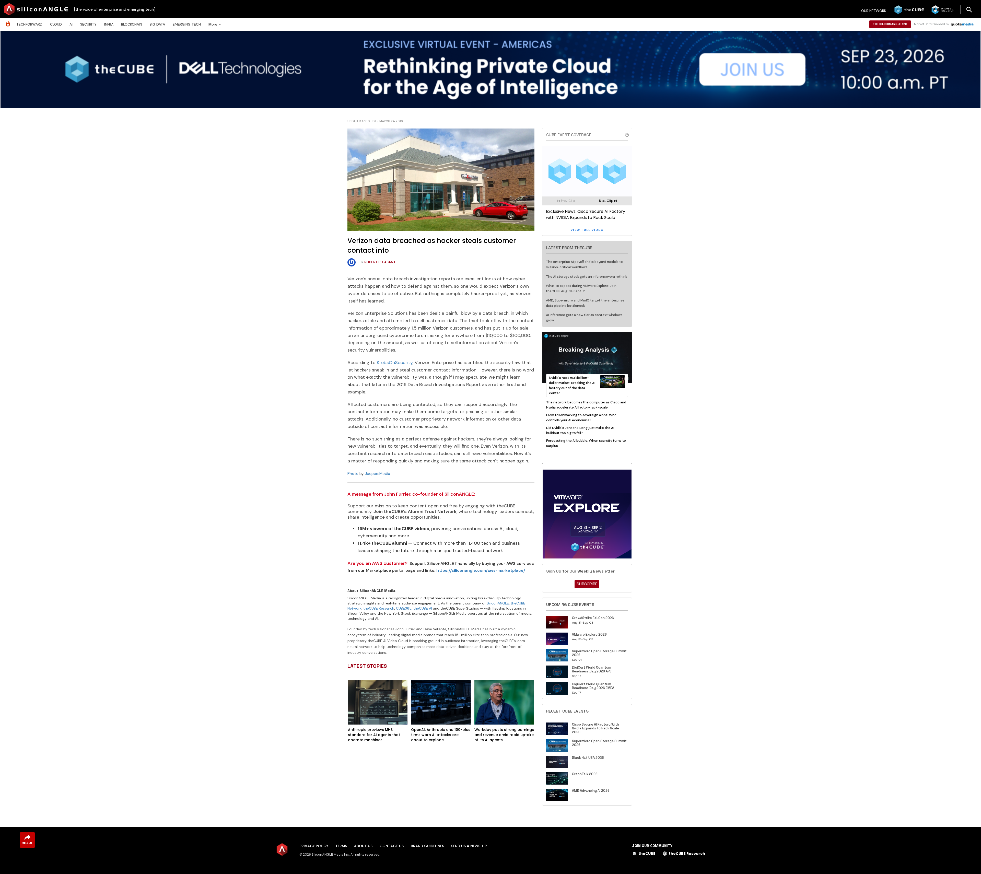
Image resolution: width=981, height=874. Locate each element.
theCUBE (646, 853)
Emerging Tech (187, 24)
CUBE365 (404, 608)
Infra (108, 24)
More (212, 24)
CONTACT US (392, 845)
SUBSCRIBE (587, 584)
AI (71, 24)
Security (88, 24)
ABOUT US (363, 845)
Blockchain (131, 24)
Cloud (56, 24)
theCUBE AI (422, 608)
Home (9, 21)
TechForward (29, 24)
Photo (352, 473)
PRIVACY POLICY (313, 845)
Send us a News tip (469, 845)
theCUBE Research (378, 608)
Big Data (157, 24)
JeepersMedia (377, 473)
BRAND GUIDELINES (427, 845)
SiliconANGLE (498, 603)
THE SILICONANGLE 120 (890, 24)
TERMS (341, 845)
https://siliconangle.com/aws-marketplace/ (480, 570)
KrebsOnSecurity (395, 362)
